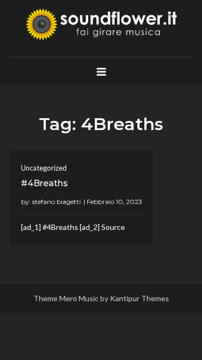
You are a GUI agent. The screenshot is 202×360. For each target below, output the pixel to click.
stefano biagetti (56, 202)
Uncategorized (44, 168)
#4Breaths (44, 183)
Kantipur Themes (139, 298)
